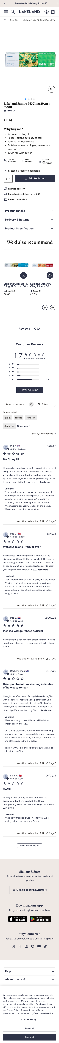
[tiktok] (45, 946)
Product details (15, 210)
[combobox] (44, 433)
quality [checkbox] (7, 417)
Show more (23, 426)
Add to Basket (36, 178)
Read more (45, 482)
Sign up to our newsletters (31, 889)
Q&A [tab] (37, 328)
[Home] (5, 20)
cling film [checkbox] (30, 417)
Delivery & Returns (17, 219)
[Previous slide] (45, 307)
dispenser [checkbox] (9, 426)
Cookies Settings (29, 1019)
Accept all (29, 1037)
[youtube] (39, 946)
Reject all (29, 1028)
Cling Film (14, 20)
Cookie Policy (46, 1013)
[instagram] (26, 946)
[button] (6, 3)
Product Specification (19, 228)
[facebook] (20, 946)
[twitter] (14, 946)
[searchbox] (16, 404)
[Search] (12, 11)
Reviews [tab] (24, 328)
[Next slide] (52, 307)
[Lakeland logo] (29, 11)
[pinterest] (33, 946)
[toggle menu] (6, 11)
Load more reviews (29, 845)
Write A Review (30, 390)
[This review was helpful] (47, 521)
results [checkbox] (18, 417)
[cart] (52, 11)
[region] (29, 1014)
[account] (46, 11)
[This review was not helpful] (52, 521)
